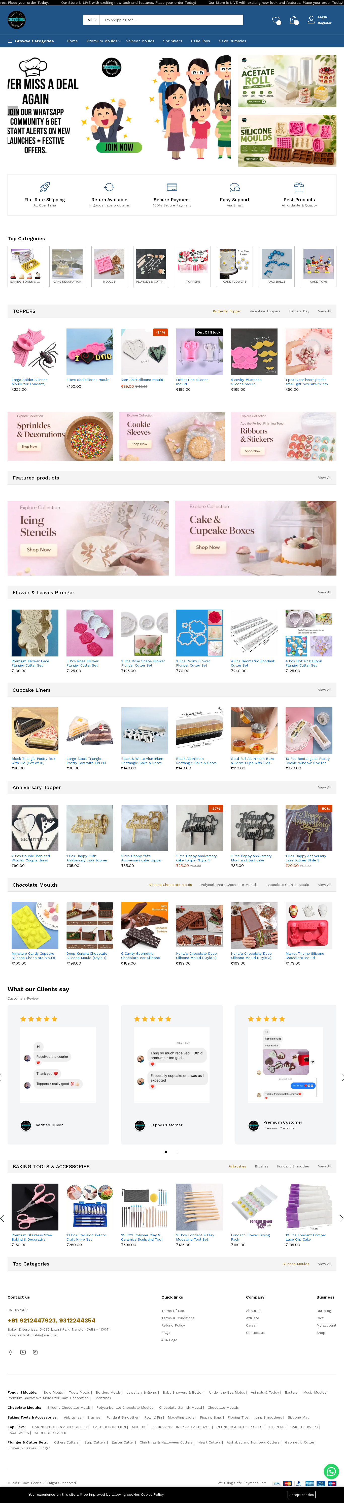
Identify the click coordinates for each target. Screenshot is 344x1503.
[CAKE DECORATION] (67, 266)
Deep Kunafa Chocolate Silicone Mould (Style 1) (86, 955)
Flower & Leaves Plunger (29, 1448)
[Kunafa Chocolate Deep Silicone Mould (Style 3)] (254, 925)
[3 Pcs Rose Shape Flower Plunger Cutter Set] (144, 633)
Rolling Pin (153, 1417)
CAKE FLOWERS (304, 1427)
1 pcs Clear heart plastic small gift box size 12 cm (307, 382)
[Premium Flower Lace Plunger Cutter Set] (35, 633)
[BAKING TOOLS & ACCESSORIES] (25, 266)
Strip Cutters (95, 1442)
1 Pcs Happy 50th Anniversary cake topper (86, 858)
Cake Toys (200, 41)
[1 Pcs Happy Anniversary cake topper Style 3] (309, 828)
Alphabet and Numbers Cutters (253, 1442)
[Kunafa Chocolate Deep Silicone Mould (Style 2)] (199, 925)
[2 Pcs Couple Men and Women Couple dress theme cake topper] (35, 828)
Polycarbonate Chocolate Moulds (229, 885)
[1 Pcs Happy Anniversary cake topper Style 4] (199, 828)
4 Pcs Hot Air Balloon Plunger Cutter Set (304, 663)
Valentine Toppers (265, 311)
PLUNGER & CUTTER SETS (239, 1427)
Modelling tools (181, 1417)
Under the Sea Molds (227, 1392)
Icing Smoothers (268, 1417)
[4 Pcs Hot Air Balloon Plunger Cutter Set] (309, 633)
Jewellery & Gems (141, 1392)
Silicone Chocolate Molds (170, 885)
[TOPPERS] (193, 266)
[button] (165, 1152)
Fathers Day (299, 311)
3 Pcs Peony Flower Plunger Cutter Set (193, 663)
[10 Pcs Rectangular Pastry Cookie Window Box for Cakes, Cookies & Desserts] (309, 730)
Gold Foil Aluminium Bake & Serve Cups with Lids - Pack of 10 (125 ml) (252, 761)
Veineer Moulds (140, 41)
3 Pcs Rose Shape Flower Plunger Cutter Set (143, 663)
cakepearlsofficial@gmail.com (33, 1335)
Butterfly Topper (227, 311)
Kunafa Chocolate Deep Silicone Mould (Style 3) (251, 955)
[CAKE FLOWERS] (234, 266)
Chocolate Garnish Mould (287, 885)
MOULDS (139, 1427)
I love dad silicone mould (88, 380)
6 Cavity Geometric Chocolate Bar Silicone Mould (140, 955)
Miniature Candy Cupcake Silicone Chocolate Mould (33, 955)
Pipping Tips (238, 1417)
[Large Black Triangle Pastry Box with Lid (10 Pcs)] (89, 730)
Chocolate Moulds (223, 1407)
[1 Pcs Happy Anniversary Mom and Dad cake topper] (254, 828)
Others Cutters (66, 1442)
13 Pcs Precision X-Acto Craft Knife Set (86, 1237)
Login (322, 17)
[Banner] (287, 81)
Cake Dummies (232, 41)
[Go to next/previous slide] (13, 111)
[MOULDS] (109, 266)
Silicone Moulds (296, 1264)
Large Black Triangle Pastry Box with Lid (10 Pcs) (86, 761)
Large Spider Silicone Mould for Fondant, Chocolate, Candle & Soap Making (30, 382)
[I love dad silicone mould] (89, 351)
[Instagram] (35, 1351)
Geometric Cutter (299, 1442)
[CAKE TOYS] (318, 266)
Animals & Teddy (265, 1392)
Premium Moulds (102, 41)
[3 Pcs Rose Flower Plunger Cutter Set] (89, 633)
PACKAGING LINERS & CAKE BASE (181, 1427)
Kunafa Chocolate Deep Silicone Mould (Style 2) (196, 955)
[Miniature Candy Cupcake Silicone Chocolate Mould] (35, 925)
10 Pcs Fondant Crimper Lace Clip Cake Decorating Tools (306, 1237)
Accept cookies (301, 1495)
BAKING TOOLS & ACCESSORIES (59, 1427)
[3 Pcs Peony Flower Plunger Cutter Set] (199, 633)
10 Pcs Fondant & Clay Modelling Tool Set (195, 1237)
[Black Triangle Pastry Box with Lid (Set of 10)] (35, 730)
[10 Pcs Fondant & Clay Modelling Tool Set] (199, 1207)
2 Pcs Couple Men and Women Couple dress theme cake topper (31, 858)
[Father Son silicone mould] (199, 351)
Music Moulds (314, 1392)
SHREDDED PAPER (50, 1433)
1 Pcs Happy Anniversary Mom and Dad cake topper (251, 858)
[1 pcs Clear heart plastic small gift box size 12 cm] (309, 351)
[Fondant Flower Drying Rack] (254, 1207)
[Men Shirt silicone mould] (144, 351)
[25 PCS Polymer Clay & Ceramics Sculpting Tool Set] (144, 1207)
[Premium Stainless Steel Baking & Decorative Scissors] (35, 1207)
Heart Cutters (209, 1442)
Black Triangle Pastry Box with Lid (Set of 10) (33, 761)
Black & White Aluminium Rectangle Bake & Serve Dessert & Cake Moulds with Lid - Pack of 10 (142, 761)
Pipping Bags (211, 1417)
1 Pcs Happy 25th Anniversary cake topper (141, 858)
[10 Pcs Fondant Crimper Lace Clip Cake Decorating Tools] (309, 1207)
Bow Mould (53, 1392)
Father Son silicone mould (192, 382)
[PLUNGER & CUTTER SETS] (151, 266)
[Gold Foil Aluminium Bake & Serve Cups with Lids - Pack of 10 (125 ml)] (254, 730)
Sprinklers (172, 41)
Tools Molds (79, 1392)
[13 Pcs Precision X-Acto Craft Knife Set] (89, 1207)
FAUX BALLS (18, 1433)
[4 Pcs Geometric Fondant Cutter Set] (254, 633)
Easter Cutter (123, 1442)
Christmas (102, 1398)
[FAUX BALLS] (276, 266)
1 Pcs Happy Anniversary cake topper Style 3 (306, 858)
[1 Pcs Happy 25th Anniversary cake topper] (144, 828)
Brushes (261, 1166)
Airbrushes (237, 1166)
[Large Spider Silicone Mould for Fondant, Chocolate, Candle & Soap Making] (35, 351)
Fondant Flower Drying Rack (250, 1237)
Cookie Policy (152, 1494)
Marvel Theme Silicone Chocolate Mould (305, 955)
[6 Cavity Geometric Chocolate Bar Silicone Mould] (144, 925)
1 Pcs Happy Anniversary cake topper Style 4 (196, 858)
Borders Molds (108, 1392)
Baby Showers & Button (183, 1392)
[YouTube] (23, 1351)
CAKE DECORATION (109, 1427)
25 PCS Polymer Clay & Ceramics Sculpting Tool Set (141, 1237)
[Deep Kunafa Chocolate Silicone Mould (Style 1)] (89, 925)
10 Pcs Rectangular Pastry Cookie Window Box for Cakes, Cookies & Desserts (308, 761)
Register (324, 23)
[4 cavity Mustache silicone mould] (254, 351)
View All (324, 311)
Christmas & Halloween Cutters (166, 1442)
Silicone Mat (298, 1417)
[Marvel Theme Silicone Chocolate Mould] (309, 925)
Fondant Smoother (293, 1166)
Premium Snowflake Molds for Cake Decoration (48, 1398)
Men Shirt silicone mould (142, 380)
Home (72, 41)
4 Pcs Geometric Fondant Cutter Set (252, 663)
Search (231, 20)
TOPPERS (276, 1427)
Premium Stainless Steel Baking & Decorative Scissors (32, 1237)
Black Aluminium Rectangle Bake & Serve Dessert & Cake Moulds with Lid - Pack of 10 (196, 761)
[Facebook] (11, 1351)
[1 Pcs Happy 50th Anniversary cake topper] (89, 828)
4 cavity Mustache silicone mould (246, 382)
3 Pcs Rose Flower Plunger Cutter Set (82, 663)
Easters (291, 1392)
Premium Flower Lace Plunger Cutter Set (30, 663)
